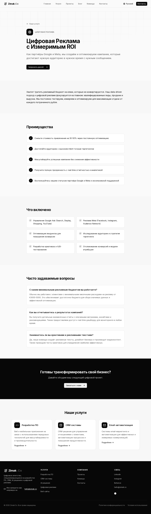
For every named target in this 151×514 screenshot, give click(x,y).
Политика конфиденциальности (112, 505)
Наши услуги (34, 24)
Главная (47, 4)
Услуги (58, 4)
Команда (90, 4)
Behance (117, 483)
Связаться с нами (73, 385)
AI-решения (45, 483)
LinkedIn (117, 474)
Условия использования (137, 505)
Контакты (103, 4)
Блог (80, 4)
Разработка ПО (47, 474)
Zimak (15, 470)
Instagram (118, 479)
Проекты (69, 4)
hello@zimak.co (31, 489)
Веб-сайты (45, 491)
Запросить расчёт (36, 67)
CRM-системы (46, 479)
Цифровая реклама (48, 487)
